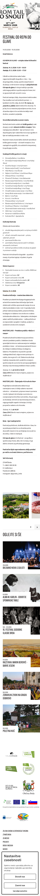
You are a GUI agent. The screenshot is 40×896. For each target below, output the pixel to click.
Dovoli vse (20, 876)
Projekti (6, 842)
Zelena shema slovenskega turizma (15, 831)
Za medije (6, 838)
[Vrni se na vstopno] (9, 6)
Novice (5, 849)
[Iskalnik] (31, 4)
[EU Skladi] (7, 817)
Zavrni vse (20, 885)
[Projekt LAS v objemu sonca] (23, 817)
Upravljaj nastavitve (20, 891)
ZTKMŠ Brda (7, 835)
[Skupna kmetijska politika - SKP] (20, 802)
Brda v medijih (8, 846)
